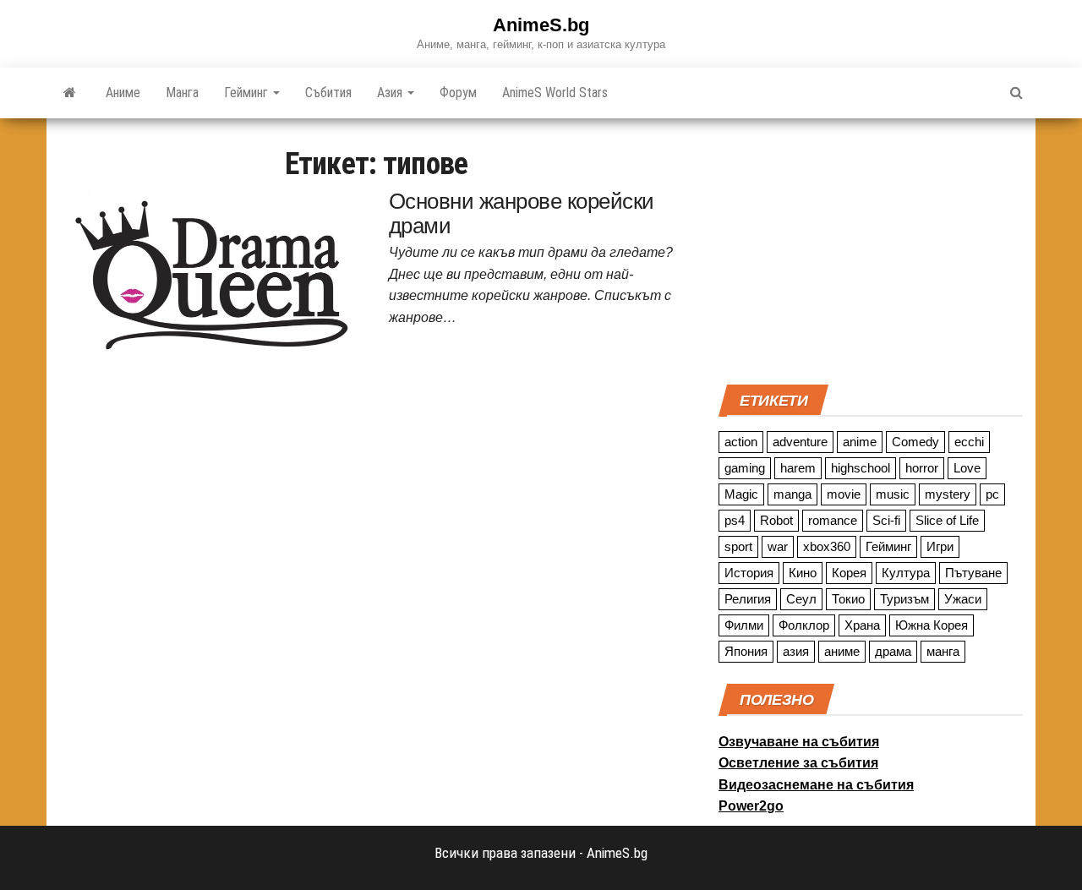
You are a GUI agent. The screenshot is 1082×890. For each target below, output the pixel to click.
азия (796, 651)
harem (798, 468)
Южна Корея (931, 625)
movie (844, 494)
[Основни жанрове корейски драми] (211, 273)
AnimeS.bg (541, 24)
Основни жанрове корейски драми (521, 213)
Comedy (915, 441)
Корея (849, 572)
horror (921, 468)
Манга (182, 93)
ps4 (734, 520)
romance (832, 520)
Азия (391, 93)
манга (942, 651)
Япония (746, 651)
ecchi (969, 441)
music (893, 494)
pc (992, 494)
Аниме (123, 93)
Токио (848, 599)
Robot (776, 520)
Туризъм (904, 599)
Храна (862, 625)
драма (893, 651)
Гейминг (247, 93)
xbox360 (826, 546)
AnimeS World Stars (555, 93)
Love (967, 468)
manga (792, 494)
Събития (328, 93)
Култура (906, 572)
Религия (747, 599)
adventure (800, 441)
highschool (860, 468)
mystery (947, 494)
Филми (743, 625)
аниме (842, 651)
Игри (940, 546)
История (748, 572)
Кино (803, 572)
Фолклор (804, 625)
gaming (744, 468)
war (778, 546)
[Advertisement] (871, 249)
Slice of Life (947, 520)
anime (860, 441)
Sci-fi (886, 520)
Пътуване (973, 572)
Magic (741, 494)
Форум (458, 93)
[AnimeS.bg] (69, 93)
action (740, 441)
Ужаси (962, 599)
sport (738, 546)
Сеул (801, 599)
